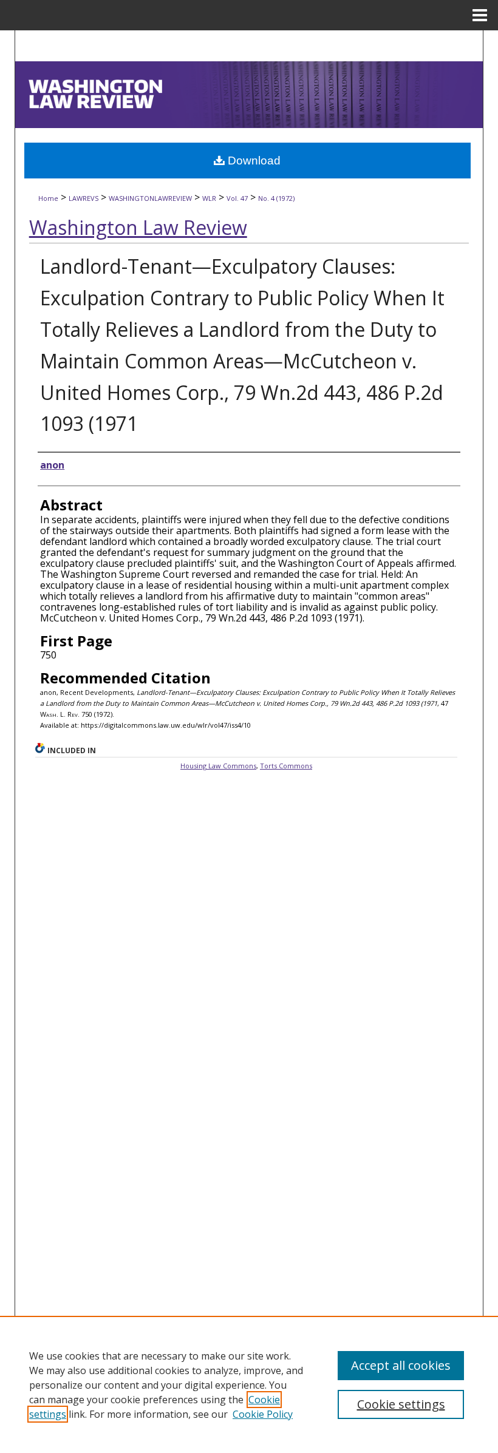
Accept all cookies (401, 1365)
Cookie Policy (263, 1414)
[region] (249, 1384)
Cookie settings (401, 1404)
